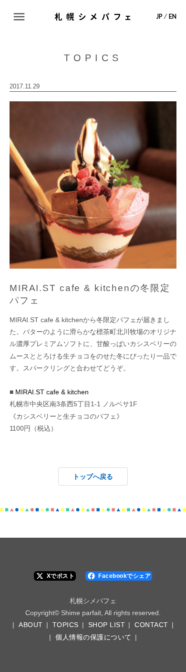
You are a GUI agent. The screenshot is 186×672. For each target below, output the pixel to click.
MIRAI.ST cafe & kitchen (52, 392)
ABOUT (31, 625)
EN (172, 16)
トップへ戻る (93, 476)
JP (159, 16)
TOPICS (65, 625)
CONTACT (151, 625)
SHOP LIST (106, 625)
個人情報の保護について (93, 637)
